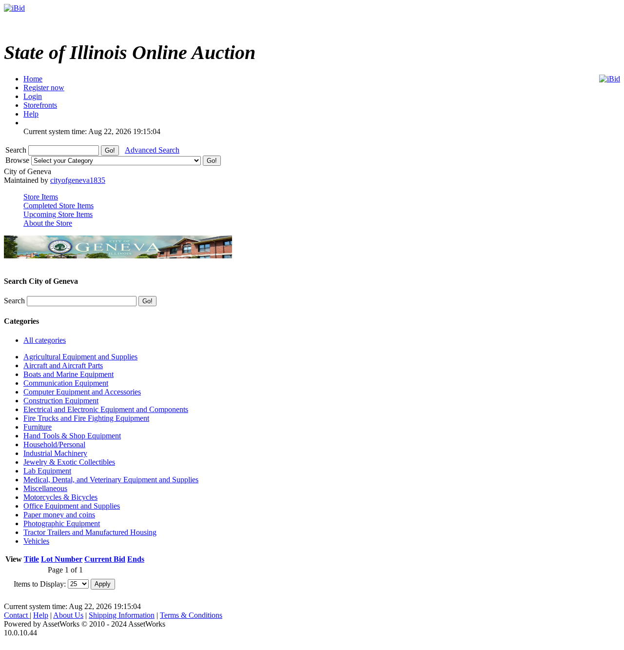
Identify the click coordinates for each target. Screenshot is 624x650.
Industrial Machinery (55, 453)
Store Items (40, 197)
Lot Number (61, 559)
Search (16, 150)
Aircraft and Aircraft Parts (63, 365)
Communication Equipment (65, 383)
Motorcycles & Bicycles (60, 497)
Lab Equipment (47, 471)
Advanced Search (152, 150)
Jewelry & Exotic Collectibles (69, 462)
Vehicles (36, 541)
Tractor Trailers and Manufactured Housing (89, 532)
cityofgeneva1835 (77, 180)
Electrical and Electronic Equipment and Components (105, 409)
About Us (68, 615)
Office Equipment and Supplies (71, 506)
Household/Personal (54, 444)
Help (40, 615)
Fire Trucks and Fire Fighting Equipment (86, 418)
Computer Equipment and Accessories (82, 392)
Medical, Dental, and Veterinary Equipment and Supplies (110, 479)
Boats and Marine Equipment (68, 374)
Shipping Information (122, 615)
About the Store (47, 223)
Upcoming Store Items (58, 214)
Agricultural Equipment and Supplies (80, 357)
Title (31, 559)
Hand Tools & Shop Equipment (72, 436)
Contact (17, 615)
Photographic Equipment (61, 523)
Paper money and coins (59, 515)
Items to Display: (40, 583)
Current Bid (104, 559)
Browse (18, 160)
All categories (44, 340)
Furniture (37, 427)
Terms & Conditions (191, 615)
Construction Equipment (60, 400)
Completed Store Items (58, 205)
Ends (135, 559)
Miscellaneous (45, 488)
